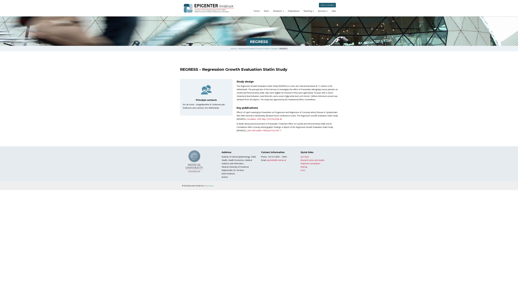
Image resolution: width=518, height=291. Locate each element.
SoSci (303, 170)
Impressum (209, 186)
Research (277, 11)
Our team (305, 156)
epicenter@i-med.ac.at (276, 160)
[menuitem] (257, 11)
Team (266, 11)
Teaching (307, 11)
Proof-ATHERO (263, 48)
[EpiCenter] (209, 8)
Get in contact (327, 5)
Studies (251, 48)
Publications (293, 11)
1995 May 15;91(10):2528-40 (264, 119)
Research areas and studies (313, 160)
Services (322, 11)
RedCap (304, 167)
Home (257, 11)
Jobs (334, 11)
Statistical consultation (310, 163)
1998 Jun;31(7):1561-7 (264, 130)
